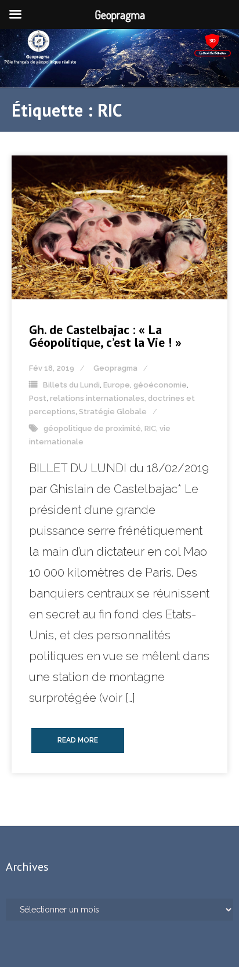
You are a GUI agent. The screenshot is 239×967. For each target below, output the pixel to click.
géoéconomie (160, 385)
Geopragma (115, 368)
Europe (116, 385)
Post (37, 398)
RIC (150, 428)
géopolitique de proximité (92, 428)
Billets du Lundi (71, 385)
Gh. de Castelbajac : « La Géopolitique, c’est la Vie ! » (105, 335)
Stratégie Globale (113, 411)
